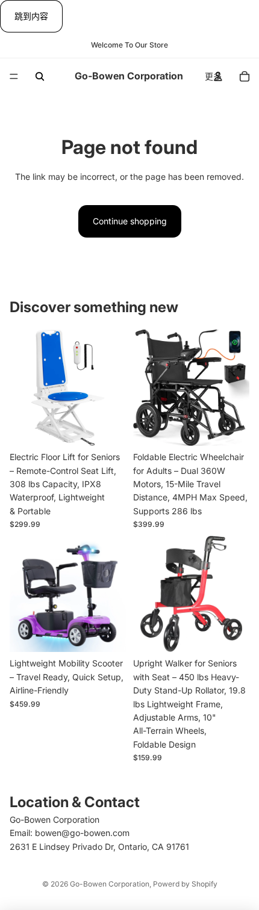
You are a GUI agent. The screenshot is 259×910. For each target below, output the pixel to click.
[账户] (218, 76)
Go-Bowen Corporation (109, 883)
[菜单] (14, 77)
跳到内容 (31, 16)
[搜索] (40, 76)
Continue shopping (130, 221)
